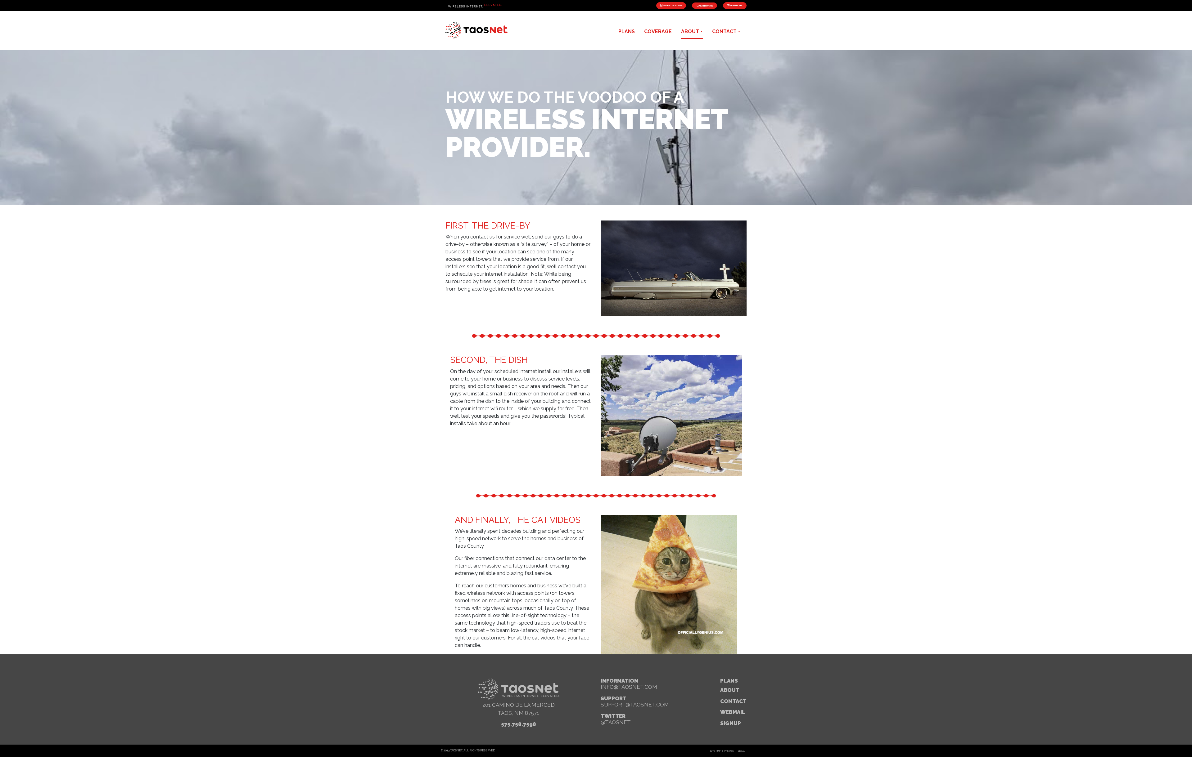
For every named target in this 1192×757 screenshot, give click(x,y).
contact (724, 31)
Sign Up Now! (672, 5)
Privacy (729, 750)
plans (626, 31)
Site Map (715, 750)
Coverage (658, 31)
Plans (729, 681)
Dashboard (704, 5)
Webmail (736, 5)
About (729, 690)
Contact (733, 701)
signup (730, 723)
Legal (741, 750)
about (690, 31)
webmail (732, 712)
